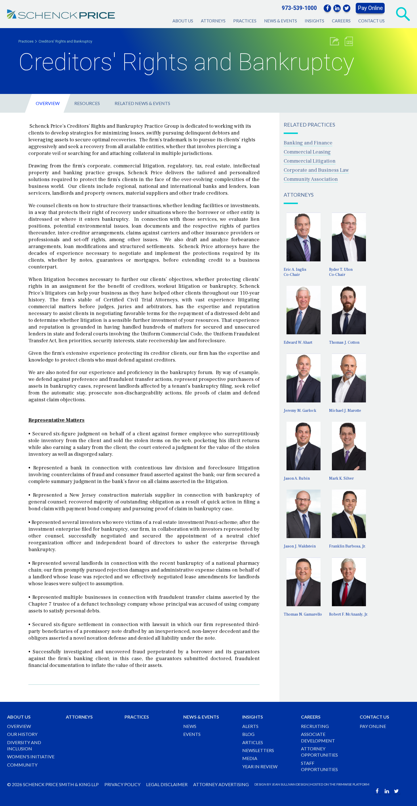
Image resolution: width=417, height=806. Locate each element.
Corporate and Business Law (316, 170)
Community (22, 764)
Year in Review (259, 766)
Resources (87, 103)
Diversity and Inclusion (24, 745)
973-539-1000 (299, 8)
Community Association (311, 179)
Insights (314, 20)
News (189, 726)
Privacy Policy (122, 784)
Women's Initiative (30, 756)
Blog (248, 734)
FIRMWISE (344, 784)
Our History (22, 734)
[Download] (349, 41)
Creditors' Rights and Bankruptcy (65, 41)
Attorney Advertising (221, 784)
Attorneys (213, 20)
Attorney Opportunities (319, 751)
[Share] (334, 41)
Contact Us (371, 20)
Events (192, 734)
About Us (182, 20)
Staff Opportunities (319, 766)
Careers (341, 20)
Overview (48, 103)
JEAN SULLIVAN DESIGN (290, 784)
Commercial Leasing (307, 152)
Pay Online (370, 8)
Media (249, 758)
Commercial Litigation (310, 161)
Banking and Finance (308, 143)
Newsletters (258, 750)
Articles (252, 742)
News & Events (280, 20)
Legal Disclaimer (167, 784)
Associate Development (318, 737)
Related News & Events (142, 103)
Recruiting (315, 726)
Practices (244, 20)
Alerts (250, 726)
